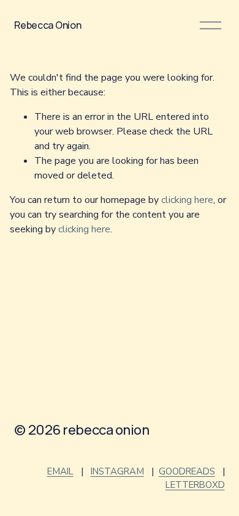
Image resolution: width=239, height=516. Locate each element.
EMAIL (60, 471)
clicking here (187, 200)
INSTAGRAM (117, 471)
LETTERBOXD (195, 485)
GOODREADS (187, 471)
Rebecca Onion (47, 25)
